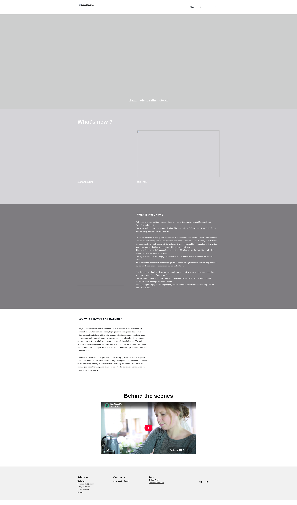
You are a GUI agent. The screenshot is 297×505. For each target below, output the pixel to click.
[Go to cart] (216, 7)
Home (192, 7)
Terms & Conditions (156, 483)
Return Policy (154, 480)
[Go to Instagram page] (208, 482)
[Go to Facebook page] (200, 482)
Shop (201, 7)
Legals (151, 477)
